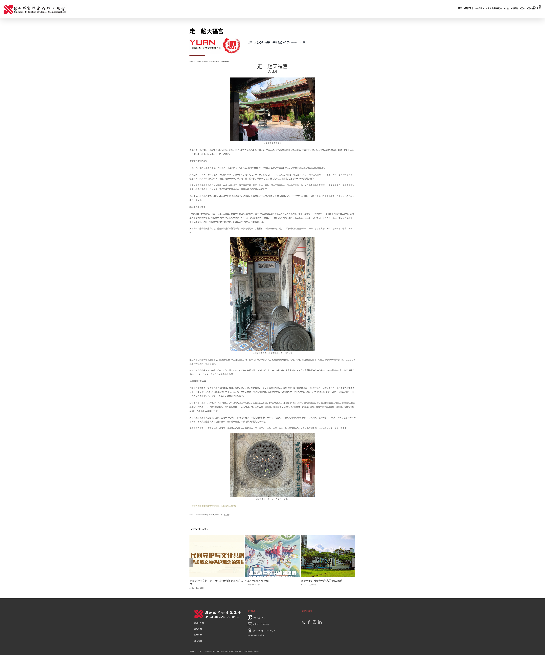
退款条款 (198, 632)
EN (539, 6)
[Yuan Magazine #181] (212, 556)
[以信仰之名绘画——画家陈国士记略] (324, 556)
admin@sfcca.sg (261, 621)
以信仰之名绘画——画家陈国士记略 (317, 580)
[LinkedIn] (320, 619)
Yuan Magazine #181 (197, 580)
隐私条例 (198, 626)
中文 (534, 6)
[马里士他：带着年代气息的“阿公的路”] (268, 556)
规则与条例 (199, 620)
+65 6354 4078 (260, 614)
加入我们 (198, 638)
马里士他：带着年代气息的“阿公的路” (262, 580)
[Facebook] (309, 619)
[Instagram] (314, 619)
